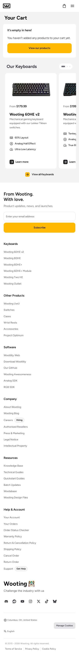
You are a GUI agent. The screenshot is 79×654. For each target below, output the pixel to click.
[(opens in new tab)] (6, 601)
